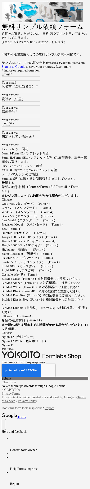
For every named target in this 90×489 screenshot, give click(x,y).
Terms (16, 393)
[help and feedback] (4, 424)
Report (49, 408)
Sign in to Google (13, 66)
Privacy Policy (27, 401)
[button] (45, 378)
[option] (45, 200)
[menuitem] (49, 444)
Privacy (7, 393)
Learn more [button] (63, 66)
